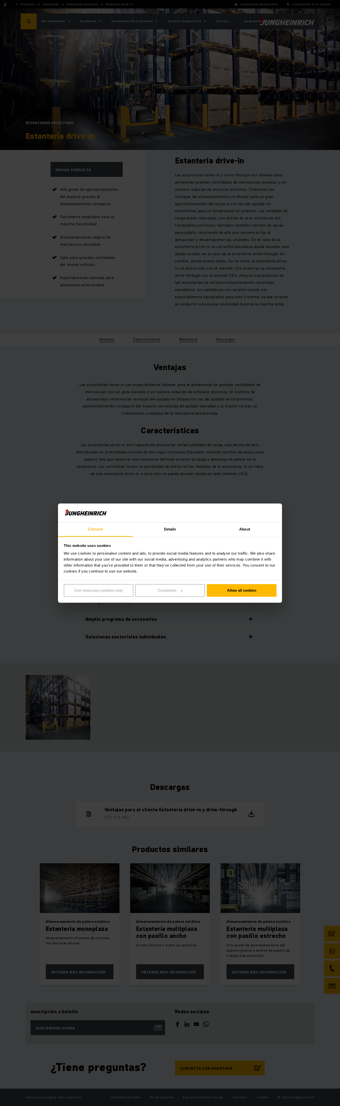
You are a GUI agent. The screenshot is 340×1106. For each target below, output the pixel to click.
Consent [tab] (95, 529)
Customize (167, 590)
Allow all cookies (241, 590)
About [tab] (244, 529)
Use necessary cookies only (98, 590)
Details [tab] (170, 529)
